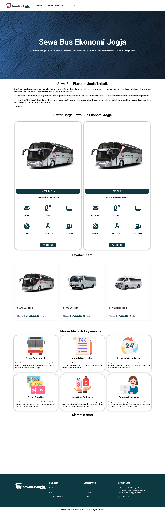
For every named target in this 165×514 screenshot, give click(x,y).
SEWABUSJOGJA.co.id (82, 510)
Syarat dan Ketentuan (57, 496)
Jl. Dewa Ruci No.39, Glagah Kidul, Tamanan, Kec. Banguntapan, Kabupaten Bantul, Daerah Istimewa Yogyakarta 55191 (133, 490)
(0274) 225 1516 (123, 497)
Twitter (86, 496)
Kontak (51, 488)
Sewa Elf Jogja (70, 307)
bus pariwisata (73, 96)
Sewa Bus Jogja (25, 307)
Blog (76, 5)
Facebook (87, 492)
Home (39, 5)
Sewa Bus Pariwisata (58, 5)
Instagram (87, 488)
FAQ (50, 492)
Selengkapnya (18, 107)
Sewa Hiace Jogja (118, 307)
